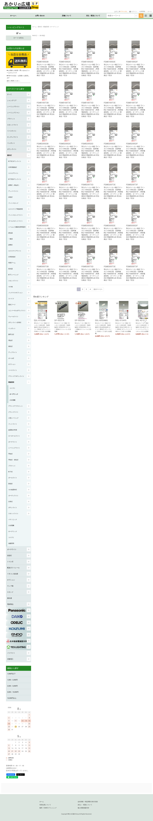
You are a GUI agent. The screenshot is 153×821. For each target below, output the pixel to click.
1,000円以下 (11, 674)
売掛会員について (45, 805)
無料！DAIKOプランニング (48, 808)
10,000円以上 (11, 698)
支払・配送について (93, 15)
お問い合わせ (40, 15)
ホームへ (13, 15)
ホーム (41, 801)
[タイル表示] (150, 15)
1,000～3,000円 (12, 680)
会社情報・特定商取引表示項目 (88, 801)
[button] (35, 320)
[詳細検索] (136, 15)
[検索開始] (141, 15)
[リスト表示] (145, 15)
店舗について (66, 15)
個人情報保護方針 (83, 808)
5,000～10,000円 (13, 692)
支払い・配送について (85, 805)
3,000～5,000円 (12, 686)
